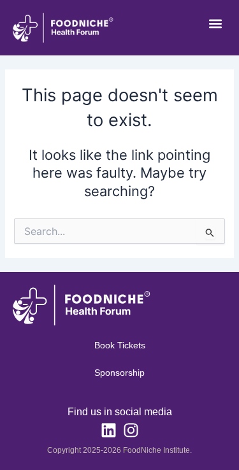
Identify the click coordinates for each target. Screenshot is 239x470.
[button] (215, 23)
